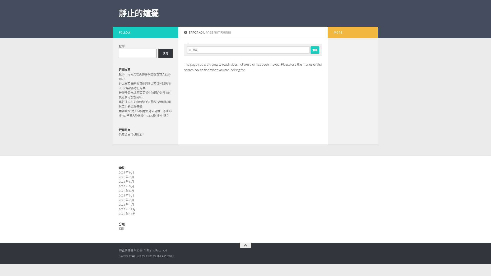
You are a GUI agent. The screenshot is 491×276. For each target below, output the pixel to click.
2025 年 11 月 (127, 214)
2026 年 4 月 (126, 191)
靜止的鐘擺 (139, 13)
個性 (122, 229)
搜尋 (122, 46)
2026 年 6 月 (126, 181)
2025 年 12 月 (127, 209)
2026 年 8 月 (126, 172)
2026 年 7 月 (126, 177)
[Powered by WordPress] (133, 256)
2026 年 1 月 (126, 204)
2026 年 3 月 (126, 195)
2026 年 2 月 (126, 200)
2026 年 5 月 (126, 186)
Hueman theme (165, 256)
